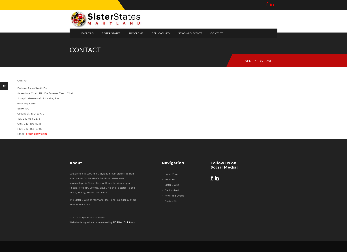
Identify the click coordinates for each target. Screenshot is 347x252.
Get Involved (160, 33)
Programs (135, 33)
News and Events (190, 33)
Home (247, 60)
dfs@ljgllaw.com (36, 133)
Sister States (111, 33)
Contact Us (171, 201)
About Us (87, 33)
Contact (216, 33)
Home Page (171, 174)
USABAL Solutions (124, 222)
